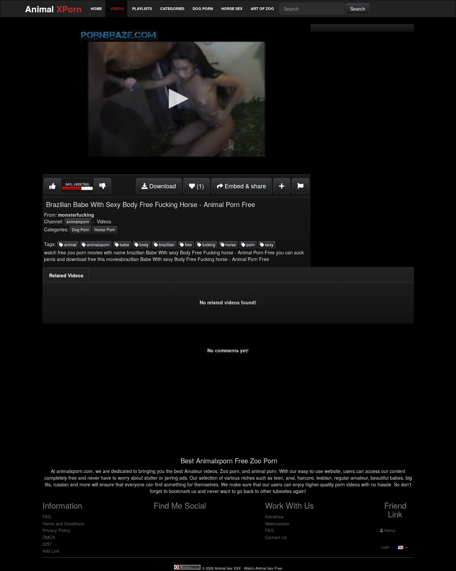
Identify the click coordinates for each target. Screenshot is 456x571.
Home (96, 8)
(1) (199, 185)
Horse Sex (231, 8)
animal (69, 244)
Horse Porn (104, 229)
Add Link (50, 551)
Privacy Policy (56, 530)
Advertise (274, 516)
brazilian (166, 244)
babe (124, 244)
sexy (268, 244)
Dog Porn (203, 8)
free (188, 244)
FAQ (46, 516)
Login (385, 546)
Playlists (142, 8)
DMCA (48, 537)
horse (230, 244)
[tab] (66, 275)
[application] (176, 99)
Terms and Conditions (63, 523)
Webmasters (277, 523)
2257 (47, 544)
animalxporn (77, 221)
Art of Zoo (262, 8)
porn (250, 244)
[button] (176, 98)
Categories (172, 8)
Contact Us (276, 537)
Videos (117, 8)
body (144, 244)
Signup (389, 530)
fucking (208, 244)
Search (357, 8)
